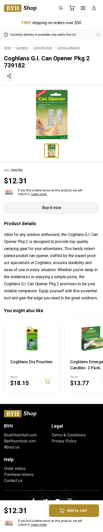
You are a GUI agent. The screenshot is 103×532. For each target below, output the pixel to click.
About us (12, 447)
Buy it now (51, 207)
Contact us (13, 480)
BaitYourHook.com (20, 441)
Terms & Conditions (69, 435)
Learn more (39, 194)
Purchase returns (19, 474)
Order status (15, 468)
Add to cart (77, 510)
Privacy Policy (64, 441)
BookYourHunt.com (20, 435)
